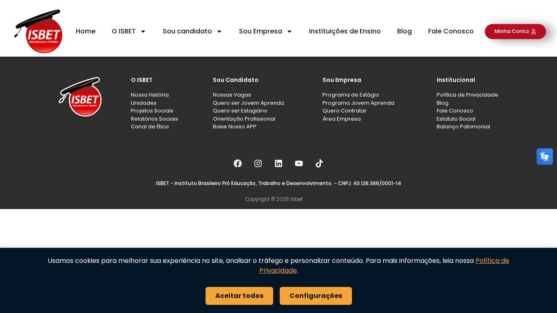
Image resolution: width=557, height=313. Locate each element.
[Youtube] (299, 163)
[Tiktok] (319, 163)
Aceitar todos (239, 295)
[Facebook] (238, 163)
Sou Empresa (260, 31)
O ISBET (124, 31)
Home (85, 31)
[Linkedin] (278, 163)
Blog (404, 31)
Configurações (316, 295)
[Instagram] (258, 163)
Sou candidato (187, 31)
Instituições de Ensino (345, 31)
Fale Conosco (451, 31)
